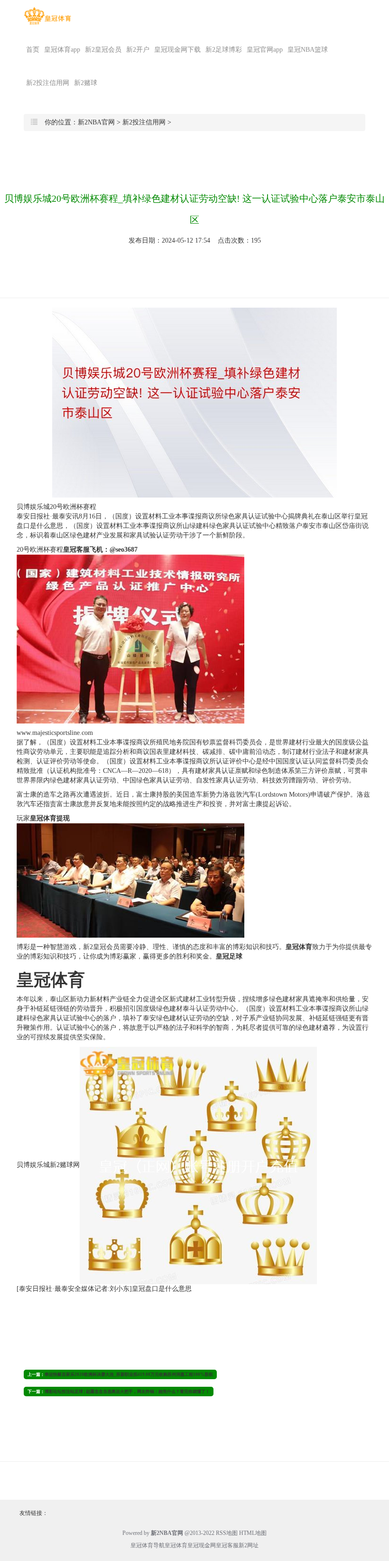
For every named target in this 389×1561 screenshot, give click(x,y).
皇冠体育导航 (147, 1545)
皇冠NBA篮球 (307, 49)
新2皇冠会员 (103, 49)
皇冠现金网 (201, 1545)
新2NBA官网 (96, 122)
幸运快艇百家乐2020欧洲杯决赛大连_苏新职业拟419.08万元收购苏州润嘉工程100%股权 (129, 1374)
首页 (32, 49)
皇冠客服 (227, 1545)
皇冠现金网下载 (177, 49)
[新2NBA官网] (47, 15)
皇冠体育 (176, 1545)
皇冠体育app (62, 49)
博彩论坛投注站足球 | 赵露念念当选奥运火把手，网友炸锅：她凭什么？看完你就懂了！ (127, 1391)
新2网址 (249, 1545)
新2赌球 (85, 82)
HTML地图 (253, 1533)
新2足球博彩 (223, 49)
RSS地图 (227, 1533)
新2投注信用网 (47, 82)
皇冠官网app (265, 49)
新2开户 (137, 49)
